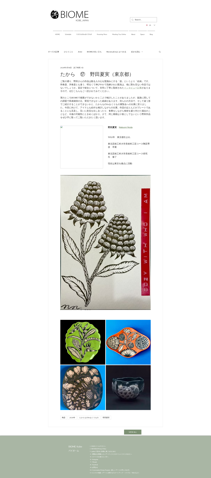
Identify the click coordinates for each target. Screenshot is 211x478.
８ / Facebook (94, 465)
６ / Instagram (94, 459)
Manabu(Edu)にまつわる (116, 52)
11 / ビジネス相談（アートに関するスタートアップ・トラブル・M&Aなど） (115, 473)
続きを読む (135, 52)
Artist (80, 52)
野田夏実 (106, 418)
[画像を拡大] (82, 342)
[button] (160, 52)
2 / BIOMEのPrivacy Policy (98, 449)
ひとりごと (68, 52)
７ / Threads (93, 462)
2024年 (72, 418)
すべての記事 (53, 52)
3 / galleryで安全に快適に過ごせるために (103, 451)
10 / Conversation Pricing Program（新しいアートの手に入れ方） (110, 470)
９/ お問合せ (94, 467)
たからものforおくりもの (89, 418)
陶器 (63, 418)
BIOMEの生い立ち (94, 52)
